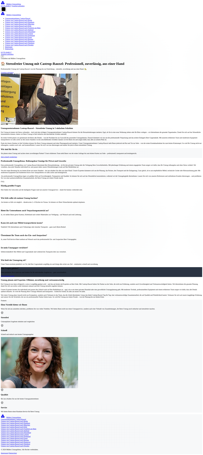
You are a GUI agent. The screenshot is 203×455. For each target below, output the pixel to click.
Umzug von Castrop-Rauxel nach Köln (18, 26)
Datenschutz (9, 49)
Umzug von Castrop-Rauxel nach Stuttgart (19, 30)
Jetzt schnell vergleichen (9, 157)
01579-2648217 (6, 6)
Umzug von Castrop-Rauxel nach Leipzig (19, 34)
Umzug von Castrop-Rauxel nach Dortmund (20, 35)
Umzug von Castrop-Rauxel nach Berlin (18, 20)
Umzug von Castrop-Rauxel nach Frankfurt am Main (22, 28)
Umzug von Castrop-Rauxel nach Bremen (19, 39)
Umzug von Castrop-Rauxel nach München (19, 24)
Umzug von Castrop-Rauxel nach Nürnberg (19, 43)
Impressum (8, 47)
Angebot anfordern (18, 6)
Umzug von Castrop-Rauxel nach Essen (18, 37)
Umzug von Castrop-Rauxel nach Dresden (19, 45)
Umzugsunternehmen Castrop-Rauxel (17, 18)
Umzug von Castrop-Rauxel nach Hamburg (19, 22)
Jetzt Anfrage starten (7, 276)
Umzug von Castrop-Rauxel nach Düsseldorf (20, 32)
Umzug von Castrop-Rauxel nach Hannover (20, 41)
